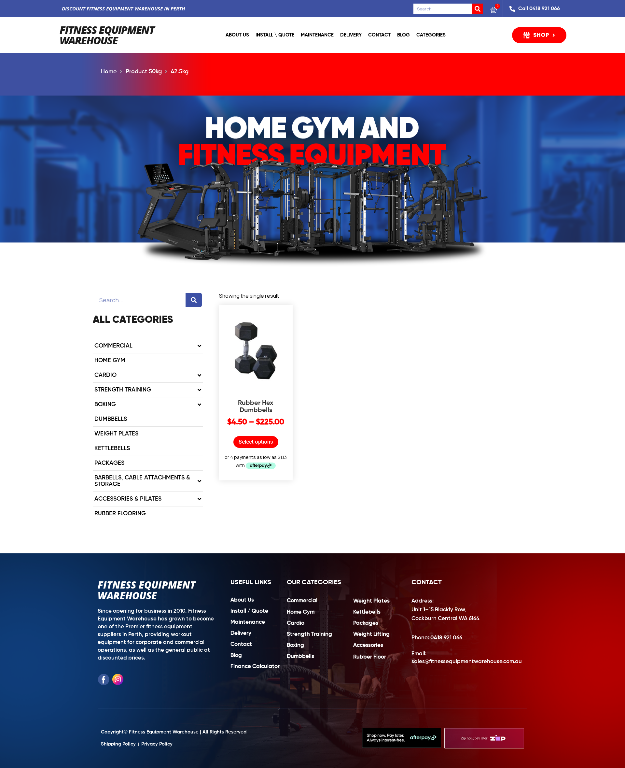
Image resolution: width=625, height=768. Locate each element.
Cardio (105, 375)
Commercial (113, 346)
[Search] (477, 9)
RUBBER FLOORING (120, 514)
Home (109, 72)
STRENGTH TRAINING (122, 390)
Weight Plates (116, 434)
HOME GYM (109, 360)
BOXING (105, 404)
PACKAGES (109, 463)
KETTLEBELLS (112, 448)
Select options (256, 442)
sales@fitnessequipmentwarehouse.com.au (466, 661)
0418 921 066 (446, 638)
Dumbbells (110, 419)
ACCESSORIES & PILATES (127, 499)
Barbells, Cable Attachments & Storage (142, 481)
